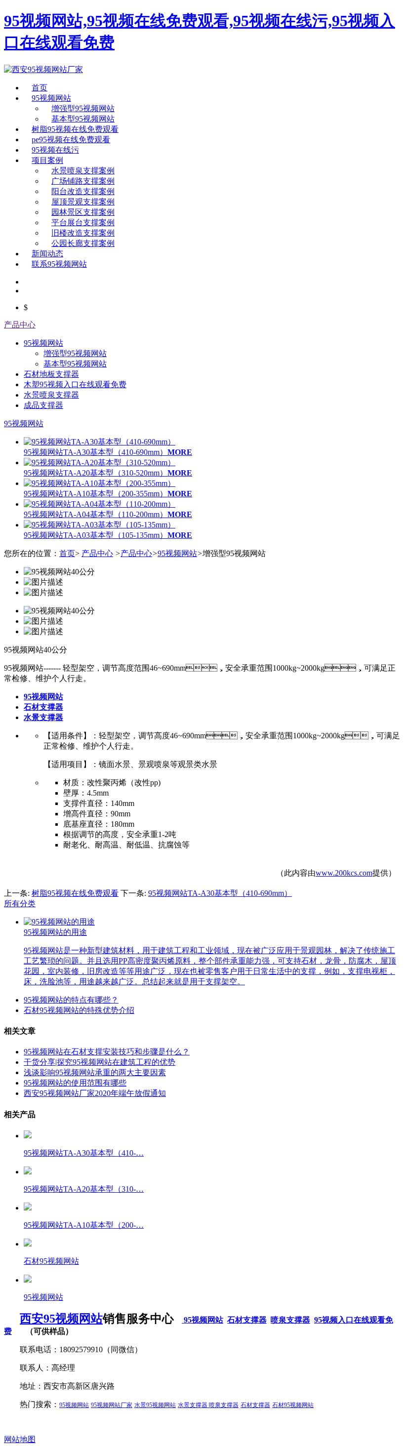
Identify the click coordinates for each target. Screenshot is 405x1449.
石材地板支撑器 (51, 374)
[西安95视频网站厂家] (43, 69)
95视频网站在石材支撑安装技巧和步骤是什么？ (107, 1051)
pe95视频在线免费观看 (71, 139)
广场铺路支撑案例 (83, 181)
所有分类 (20, 903)
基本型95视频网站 (83, 119)
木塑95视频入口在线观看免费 (75, 384)
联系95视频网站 (59, 264)
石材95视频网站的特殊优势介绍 (79, 1010)
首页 (39, 87)
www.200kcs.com (344, 873)
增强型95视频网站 (83, 108)
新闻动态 (47, 253)
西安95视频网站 (61, 1318)
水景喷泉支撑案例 (83, 170)
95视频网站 (51, 98)
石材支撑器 (247, 1320)
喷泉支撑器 (290, 1320)
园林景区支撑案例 (83, 212)
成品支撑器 (43, 405)
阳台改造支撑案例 (83, 191)
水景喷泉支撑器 (51, 395)
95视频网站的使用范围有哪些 (75, 1083)
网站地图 (20, 1439)
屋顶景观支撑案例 (83, 202)
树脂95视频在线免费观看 (75, 129)
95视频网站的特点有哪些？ (71, 1000)
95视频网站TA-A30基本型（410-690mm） (220, 893)
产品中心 (20, 325)
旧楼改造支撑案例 (83, 233)
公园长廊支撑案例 (83, 243)
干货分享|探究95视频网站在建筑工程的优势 (99, 1062)
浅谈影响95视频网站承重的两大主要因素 (95, 1072)
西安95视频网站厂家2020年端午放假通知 (95, 1093)
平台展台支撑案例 (83, 222)
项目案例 (47, 160)
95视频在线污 (55, 150)
